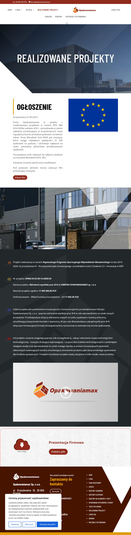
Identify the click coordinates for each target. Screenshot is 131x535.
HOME (10, 10)
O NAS (17, 10)
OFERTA (29, 10)
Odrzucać (29, 524)
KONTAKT (59, 17)
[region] (33, 512)
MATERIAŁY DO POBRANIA (76, 17)
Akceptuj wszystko (47, 524)
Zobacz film (20, 177)
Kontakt (55, 491)
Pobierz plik (58, 451)
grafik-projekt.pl (24, 530)
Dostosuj (15, 524)
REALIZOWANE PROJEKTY (48, 10)
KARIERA (48, 17)
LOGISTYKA (115, 10)
